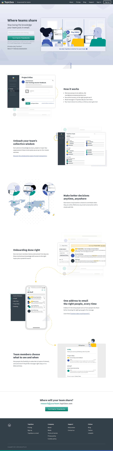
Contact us (71, 430)
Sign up (107, 2)
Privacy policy (52, 436)
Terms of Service (27, 43)
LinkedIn (90, 433)
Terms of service (53, 433)
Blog (84, 2)
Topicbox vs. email (33, 433)
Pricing (78, 2)
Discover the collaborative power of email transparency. (30, 156)
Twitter (90, 430)
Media (49, 430)
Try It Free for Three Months (56, 409)
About (71, 2)
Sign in (99, 2)
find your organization (20, 48)
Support (91, 2)
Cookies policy (52, 439)
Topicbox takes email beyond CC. (80, 313)
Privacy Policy (17, 43)
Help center (71, 427)
